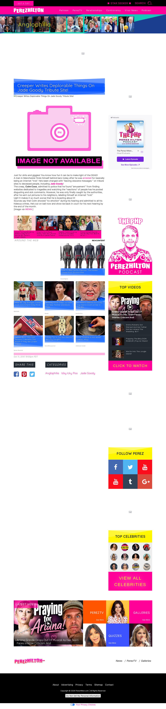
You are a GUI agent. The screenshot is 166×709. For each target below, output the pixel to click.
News (119, 660)
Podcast (146, 10)
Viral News (131, 10)
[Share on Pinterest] (24, 374)
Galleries (146, 660)
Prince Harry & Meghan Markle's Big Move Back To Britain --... (90, 233)
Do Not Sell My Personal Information (83, 696)
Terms (88, 684)
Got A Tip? (24, 3)
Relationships (94, 10)
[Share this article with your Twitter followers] (32, 374)
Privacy (79, 684)
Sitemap (98, 684)
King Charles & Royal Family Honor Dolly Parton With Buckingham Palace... (46, 233)
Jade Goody (87, 373)
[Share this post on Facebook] (16, 374)
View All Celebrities (130, 581)
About (56, 684)
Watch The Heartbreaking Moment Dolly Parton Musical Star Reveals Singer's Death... (24, 234)
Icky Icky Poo (69, 373)
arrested (87, 178)
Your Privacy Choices (86, 704)
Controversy (113, 10)
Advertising (67, 684)
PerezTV (77, 10)
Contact (109, 684)
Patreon (64, 10)
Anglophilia (52, 373)
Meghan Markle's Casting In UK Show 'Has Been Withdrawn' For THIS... (68, 233)
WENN (28, 209)
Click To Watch (130, 366)
